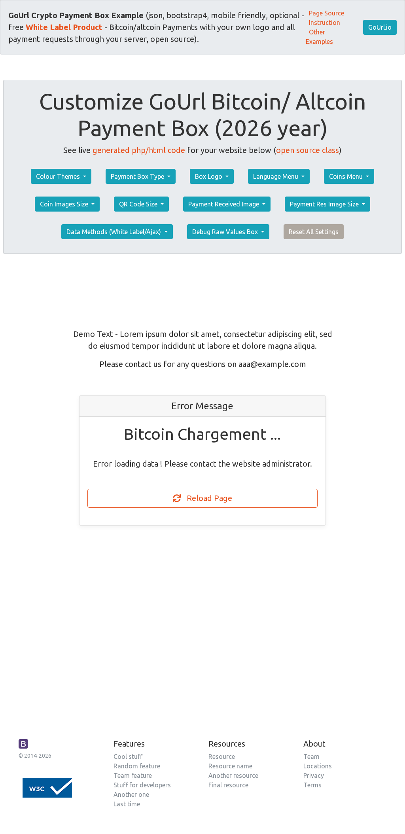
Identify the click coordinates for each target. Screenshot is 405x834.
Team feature (133, 775)
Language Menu (276, 176)
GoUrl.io (380, 27)
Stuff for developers (142, 785)
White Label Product (64, 27)
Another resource (233, 775)
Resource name (230, 766)
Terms (312, 785)
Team (311, 756)
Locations (317, 766)
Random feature (137, 766)
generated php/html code (139, 150)
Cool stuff (128, 756)
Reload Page (206, 498)
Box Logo (209, 176)
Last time (127, 804)
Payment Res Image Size (325, 204)
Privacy (313, 775)
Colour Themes (58, 176)
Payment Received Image (224, 204)
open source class (307, 150)
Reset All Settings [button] (314, 231)
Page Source (326, 13)
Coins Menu (346, 176)
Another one (131, 794)
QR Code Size (139, 204)
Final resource (228, 785)
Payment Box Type (138, 176)
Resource (221, 756)
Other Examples (319, 36)
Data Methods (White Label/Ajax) (114, 231)
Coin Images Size (65, 204)
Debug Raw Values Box (225, 231)
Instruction (324, 22)
